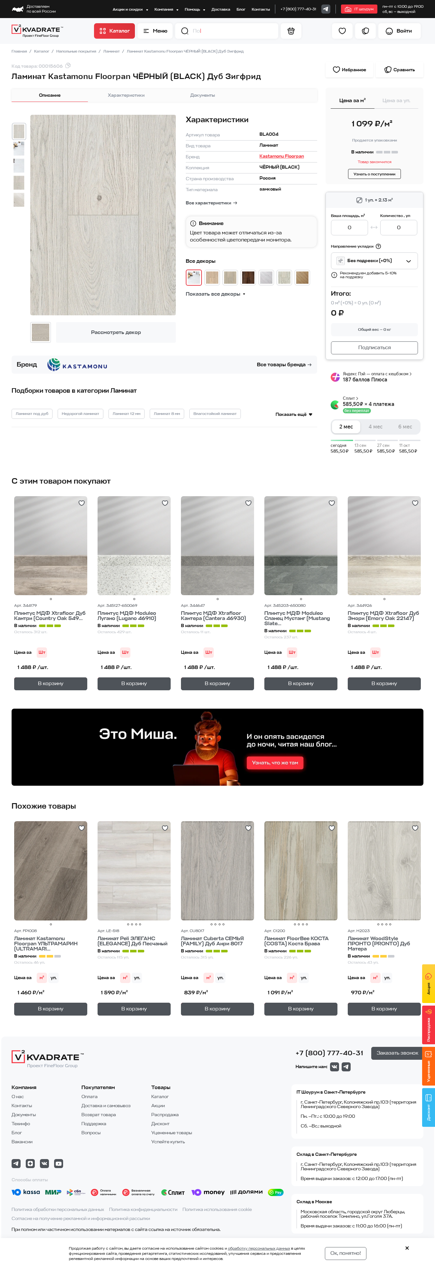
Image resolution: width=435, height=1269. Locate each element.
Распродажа (165, 1114)
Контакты (261, 9)
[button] (184, 31)
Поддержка (93, 1123)
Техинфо (21, 1123)
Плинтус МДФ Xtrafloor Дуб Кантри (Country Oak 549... (50, 616)
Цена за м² (352, 100)
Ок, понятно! (345, 1253)
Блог (241, 9)
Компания (164, 9)
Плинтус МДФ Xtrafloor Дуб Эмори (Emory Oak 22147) (383, 616)
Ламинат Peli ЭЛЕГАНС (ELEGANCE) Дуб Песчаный (132, 941)
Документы (202, 95)
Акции (158, 1105)
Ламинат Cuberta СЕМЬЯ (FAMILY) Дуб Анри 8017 (212, 941)
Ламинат (112, 51)
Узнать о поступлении (374, 174)
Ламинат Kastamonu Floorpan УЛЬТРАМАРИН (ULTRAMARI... (46, 943)
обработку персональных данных (259, 1248)
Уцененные (428, 1071)
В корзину (50, 683)
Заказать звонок (397, 1053)
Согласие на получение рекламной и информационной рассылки (81, 1218)
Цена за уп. (397, 100)
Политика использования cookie (217, 1209)
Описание (50, 95)
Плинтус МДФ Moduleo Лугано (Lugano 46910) (127, 616)
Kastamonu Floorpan (282, 156)
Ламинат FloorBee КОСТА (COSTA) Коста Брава (296, 941)
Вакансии (22, 1142)
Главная (20, 51)
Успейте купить (168, 1142)
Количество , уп (395, 215)
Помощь (193, 9)
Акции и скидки (128, 9)
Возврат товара (98, 1114)
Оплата (89, 1096)
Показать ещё (291, 414)
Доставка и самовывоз (106, 1105)
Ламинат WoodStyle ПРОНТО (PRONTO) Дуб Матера (379, 943)
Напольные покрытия (76, 51)
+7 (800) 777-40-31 (298, 9)
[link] (325, 9)
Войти (404, 31)
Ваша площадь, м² (348, 215)
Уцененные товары (171, 1133)
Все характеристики (208, 203)
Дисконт (160, 1123)
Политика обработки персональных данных (58, 1209)
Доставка (221, 9)
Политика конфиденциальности (143, 1209)
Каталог (42, 51)
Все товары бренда (281, 364)
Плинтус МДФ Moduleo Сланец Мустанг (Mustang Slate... (297, 618)
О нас (18, 1096)
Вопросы (90, 1133)
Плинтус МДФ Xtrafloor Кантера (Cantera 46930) (213, 616)
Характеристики (126, 95)
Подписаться (374, 347)
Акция (428, 989)
